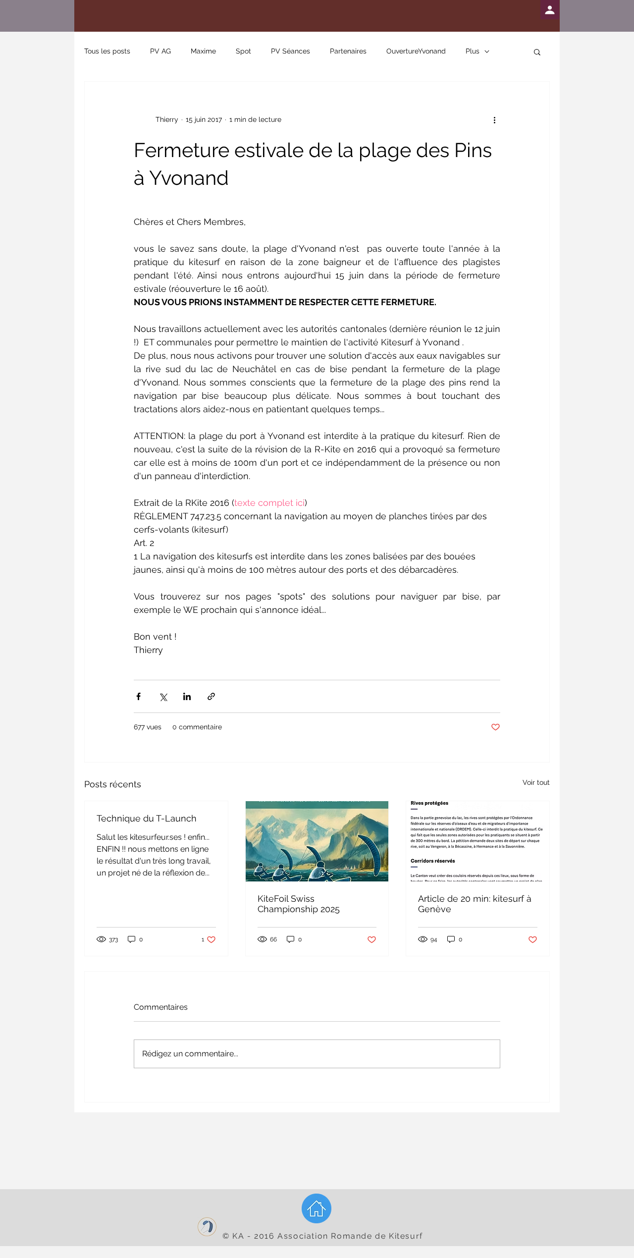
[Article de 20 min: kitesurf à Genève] (477, 841)
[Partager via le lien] (211, 696)
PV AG (160, 51)
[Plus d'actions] (494, 119)
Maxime (203, 51)
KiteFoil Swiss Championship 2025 (299, 903)
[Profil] (549, 9)
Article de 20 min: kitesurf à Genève (474, 903)
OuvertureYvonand (416, 51)
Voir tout (536, 782)
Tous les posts (107, 51)
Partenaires (348, 51)
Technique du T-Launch (147, 818)
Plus (472, 51)
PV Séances (290, 51)
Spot (243, 51)
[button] (537, 51)
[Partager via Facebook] (138, 696)
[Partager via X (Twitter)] (162, 696)
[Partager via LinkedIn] (187, 696)
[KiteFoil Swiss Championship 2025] (317, 841)
